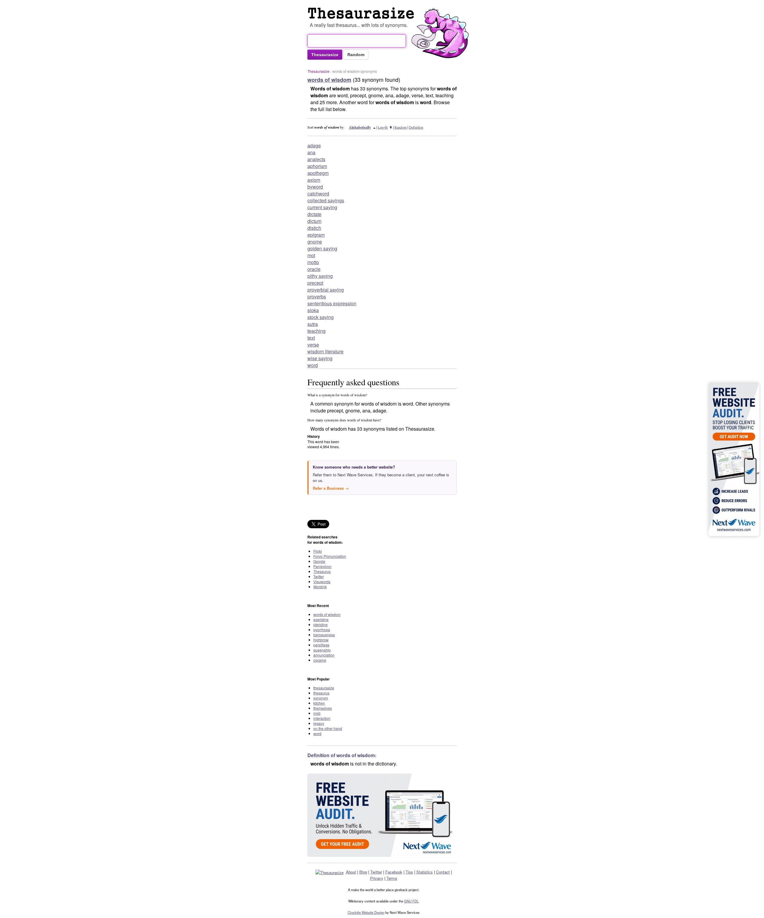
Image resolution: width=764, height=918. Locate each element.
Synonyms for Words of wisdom (362, 13)
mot (311, 255)
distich (314, 227)
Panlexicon (322, 566)
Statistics (424, 872)
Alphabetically (360, 127)
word (312, 365)
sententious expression (331, 303)
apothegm (318, 173)
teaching (316, 330)
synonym (320, 697)
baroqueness (324, 634)
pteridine (320, 624)
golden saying (322, 248)
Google (319, 561)
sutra (312, 324)
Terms (391, 878)
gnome (314, 241)
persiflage (321, 644)
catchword (318, 193)
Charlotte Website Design (366, 912)
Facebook (393, 872)
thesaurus (321, 692)
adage (314, 145)
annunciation (324, 654)
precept (315, 282)
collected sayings (325, 200)
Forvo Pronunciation (329, 556)
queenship (322, 649)
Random (400, 127)
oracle (314, 269)
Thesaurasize (318, 71)
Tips (409, 872)
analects (316, 159)
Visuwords (321, 581)
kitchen (319, 703)
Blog (363, 872)
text (311, 337)
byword (315, 186)
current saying (322, 207)
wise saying (319, 358)
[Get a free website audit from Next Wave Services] (382, 815)
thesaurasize (323, 687)
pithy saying (320, 275)
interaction (321, 718)
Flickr (317, 551)
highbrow (321, 639)
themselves (322, 708)
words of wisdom (327, 614)
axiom (313, 179)
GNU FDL (411, 901)
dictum (314, 221)
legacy (318, 723)
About (351, 872)
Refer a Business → (331, 488)
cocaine (319, 660)
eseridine (321, 619)
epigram (316, 234)
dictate (314, 214)
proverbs (316, 296)
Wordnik (320, 586)
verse (313, 344)
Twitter (318, 576)
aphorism (317, 166)
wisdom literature (325, 351)
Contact (443, 872)
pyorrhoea (321, 629)
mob (317, 713)
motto (313, 262)
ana (311, 152)
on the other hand (327, 728)
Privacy (376, 878)
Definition (416, 127)
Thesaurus (322, 571)
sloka (313, 310)
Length (383, 127)
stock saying (320, 317)
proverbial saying (325, 289)
